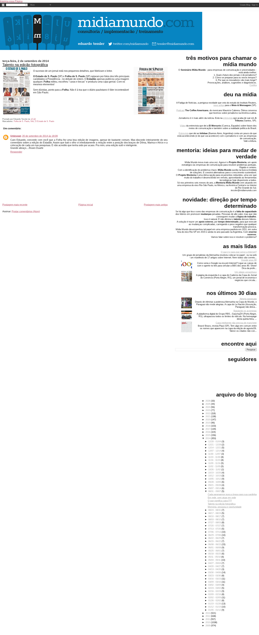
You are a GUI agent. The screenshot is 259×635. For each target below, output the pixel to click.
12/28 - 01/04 (215, 441)
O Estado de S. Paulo (44, 121)
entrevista (228, 118)
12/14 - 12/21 (215, 447)
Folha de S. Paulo (21, 121)
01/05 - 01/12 (215, 610)
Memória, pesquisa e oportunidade (224, 507)
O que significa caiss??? (220, 500)
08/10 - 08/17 (215, 516)
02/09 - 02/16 (215, 594)
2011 (208, 619)
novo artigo (218, 105)
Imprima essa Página (11, 1)
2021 (208, 416)
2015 (208, 435)
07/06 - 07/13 (215, 532)
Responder (16, 152)
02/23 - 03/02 (215, 588)
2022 (208, 413)
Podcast (180, 110)
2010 (208, 622)
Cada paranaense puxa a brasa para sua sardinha (232, 494)
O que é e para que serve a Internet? (239, 252)
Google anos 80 (249, 260)
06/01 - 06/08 (215, 547)
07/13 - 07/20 (215, 528)
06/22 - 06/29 (215, 538)
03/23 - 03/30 (215, 575)
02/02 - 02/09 (215, 597)
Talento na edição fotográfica (25, 65)
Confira (253, 85)
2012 (208, 616)
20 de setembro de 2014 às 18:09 (40, 136)
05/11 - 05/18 (214, 556)
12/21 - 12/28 (215, 444)
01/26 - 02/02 (215, 600)
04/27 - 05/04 (215, 563)
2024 (208, 407)
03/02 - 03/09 (215, 585)
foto (32, 121)
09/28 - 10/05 (215, 482)
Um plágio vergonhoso (246, 272)
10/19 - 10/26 (215, 472)
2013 (208, 613)
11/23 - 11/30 (214, 457)
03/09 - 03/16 (215, 582)
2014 (208, 438)
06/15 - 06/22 (215, 541)
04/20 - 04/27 (215, 566)
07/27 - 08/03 (215, 522)
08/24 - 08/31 (215, 510)
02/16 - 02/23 (215, 591)
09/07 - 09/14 (215, 488)
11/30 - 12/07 (214, 454)
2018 (208, 426)
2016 (208, 432)
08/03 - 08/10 (215, 519)
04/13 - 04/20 (215, 569)
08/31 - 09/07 (215, 491)
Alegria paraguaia (248, 298)
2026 (208, 400)
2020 (208, 419)
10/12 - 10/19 (215, 475)
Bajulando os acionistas (245, 310)
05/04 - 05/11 (214, 560)
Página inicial (85, 204)
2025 (208, 404)
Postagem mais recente (14, 204)
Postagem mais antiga (156, 204)
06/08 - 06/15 (215, 544)
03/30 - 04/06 (215, 572)
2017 (208, 429)
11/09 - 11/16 (214, 463)
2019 (208, 422)
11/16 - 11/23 (214, 460)
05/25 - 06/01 (215, 550)
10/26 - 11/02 (214, 469)
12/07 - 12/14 (215, 450)
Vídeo (183, 125)
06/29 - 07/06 (215, 535)
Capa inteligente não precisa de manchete (236, 322)
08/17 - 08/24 (215, 513)
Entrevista (184, 133)
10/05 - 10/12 (215, 478)
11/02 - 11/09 (214, 466)
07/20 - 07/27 (215, 525)
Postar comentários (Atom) (26, 211)
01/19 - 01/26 (215, 603)
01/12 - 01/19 (215, 606)
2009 (208, 625)
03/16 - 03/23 (215, 578)
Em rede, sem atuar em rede (222, 497)
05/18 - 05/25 (215, 553)
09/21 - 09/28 (215, 485)
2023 (208, 410)
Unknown (15, 136)
